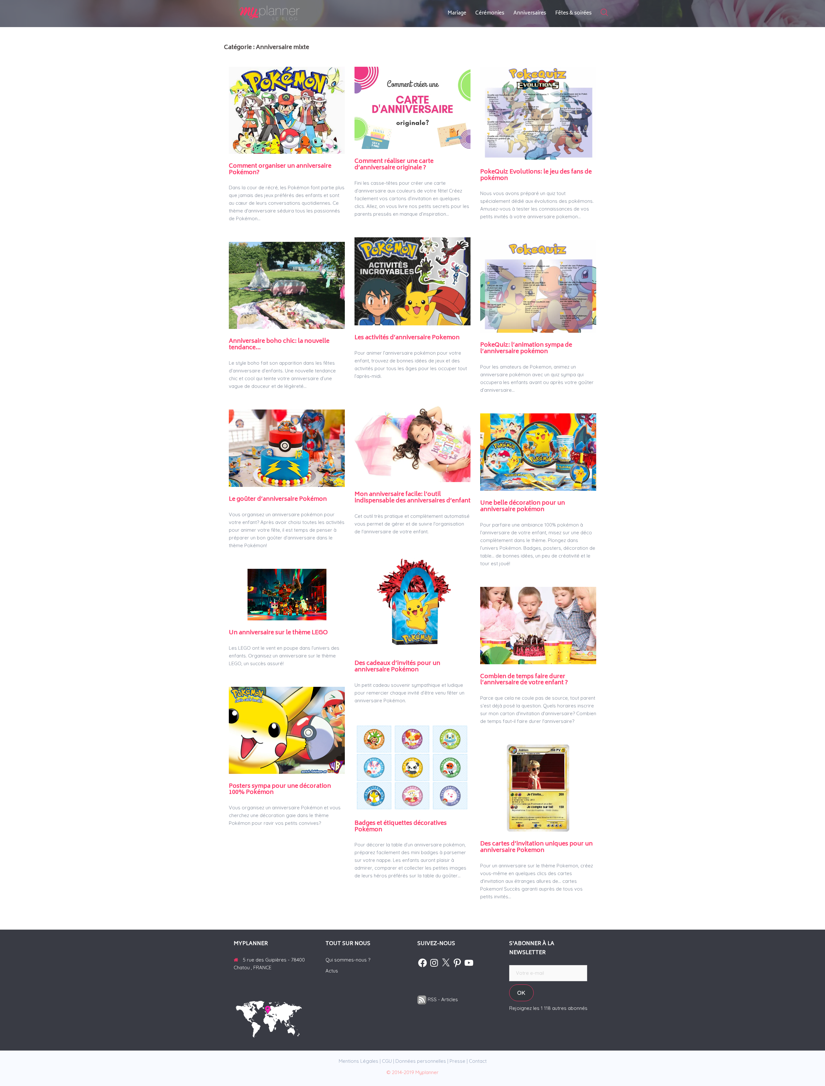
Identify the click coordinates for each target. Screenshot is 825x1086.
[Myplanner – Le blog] (287, 13)
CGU (387, 1061)
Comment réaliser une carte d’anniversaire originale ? (393, 164)
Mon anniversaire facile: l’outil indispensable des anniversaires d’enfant (412, 497)
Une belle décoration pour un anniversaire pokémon (522, 506)
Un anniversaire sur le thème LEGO (278, 633)
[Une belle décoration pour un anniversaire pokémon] (538, 452)
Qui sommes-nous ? (347, 960)
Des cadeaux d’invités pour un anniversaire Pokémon (397, 666)
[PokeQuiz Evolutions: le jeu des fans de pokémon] (538, 113)
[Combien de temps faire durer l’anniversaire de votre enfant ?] (538, 625)
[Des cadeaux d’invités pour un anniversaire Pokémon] (412, 602)
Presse (457, 1061)
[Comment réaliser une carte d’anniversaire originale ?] (412, 107)
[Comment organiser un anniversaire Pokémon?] (287, 110)
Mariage (457, 13)
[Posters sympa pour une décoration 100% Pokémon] (287, 729)
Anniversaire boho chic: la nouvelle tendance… (279, 344)
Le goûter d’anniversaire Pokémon (278, 499)
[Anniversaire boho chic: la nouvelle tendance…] (287, 285)
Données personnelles (420, 1061)
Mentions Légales (358, 1061)
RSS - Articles (442, 999)
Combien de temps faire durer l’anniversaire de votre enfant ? (524, 680)
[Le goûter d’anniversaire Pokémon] (287, 448)
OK (521, 992)
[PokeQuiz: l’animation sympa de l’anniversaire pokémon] (538, 286)
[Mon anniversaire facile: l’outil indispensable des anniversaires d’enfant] (412, 440)
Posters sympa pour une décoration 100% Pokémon (280, 789)
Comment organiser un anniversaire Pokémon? (280, 169)
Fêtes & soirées (573, 13)
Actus (331, 971)
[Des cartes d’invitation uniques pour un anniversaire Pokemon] (538, 788)
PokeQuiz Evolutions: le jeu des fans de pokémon (536, 175)
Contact (478, 1061)
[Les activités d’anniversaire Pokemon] (412, 281)
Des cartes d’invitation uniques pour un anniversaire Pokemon (536, 847)
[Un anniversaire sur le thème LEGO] (287, 594)
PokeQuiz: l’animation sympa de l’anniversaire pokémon (526, 348)
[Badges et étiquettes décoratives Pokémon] (412, 767)
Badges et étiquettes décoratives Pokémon (400, 826)
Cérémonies (489, 13)
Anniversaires (529, 13)
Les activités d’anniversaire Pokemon (407, 338)
